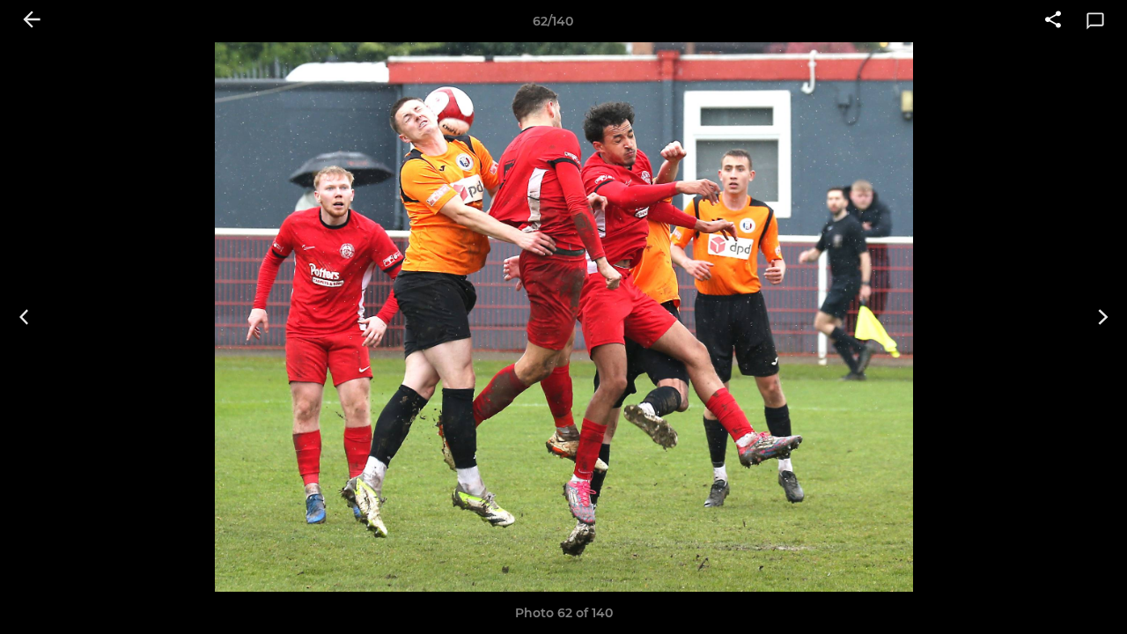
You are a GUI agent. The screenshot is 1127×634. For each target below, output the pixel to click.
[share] (1053, 21)
